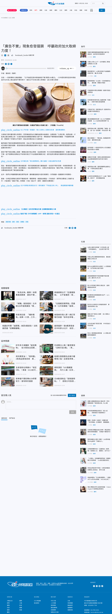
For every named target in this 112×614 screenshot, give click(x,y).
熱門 (36, 10)
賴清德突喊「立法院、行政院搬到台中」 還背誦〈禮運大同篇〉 (83, 83)
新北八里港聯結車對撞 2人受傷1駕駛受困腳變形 (83, 335)
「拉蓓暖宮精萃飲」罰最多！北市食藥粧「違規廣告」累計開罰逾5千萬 (46, 306)
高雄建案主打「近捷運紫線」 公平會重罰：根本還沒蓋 (46, 295)
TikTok (102, 586)
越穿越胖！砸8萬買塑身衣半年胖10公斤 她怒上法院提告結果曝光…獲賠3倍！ (46, 329)
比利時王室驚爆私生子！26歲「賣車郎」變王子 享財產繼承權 (83, 178)
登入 (102, 10)
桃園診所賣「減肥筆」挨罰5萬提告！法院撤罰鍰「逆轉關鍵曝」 (19, 327)
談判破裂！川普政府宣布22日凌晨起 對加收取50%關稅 (83, 150)
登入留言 (72, 395)
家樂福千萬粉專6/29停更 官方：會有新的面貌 (8, 381)
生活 (61, 10)
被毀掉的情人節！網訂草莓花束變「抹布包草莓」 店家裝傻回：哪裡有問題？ (46, 317)
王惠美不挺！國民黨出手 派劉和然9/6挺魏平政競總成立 (83, 112)
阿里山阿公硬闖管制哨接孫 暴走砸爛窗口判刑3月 (83, 259)
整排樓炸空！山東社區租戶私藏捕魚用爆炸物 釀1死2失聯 (83, 73)
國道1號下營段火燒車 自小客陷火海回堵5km (83, 316)
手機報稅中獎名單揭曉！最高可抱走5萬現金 (83, 93)
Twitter (91, 586)
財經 (86, 10)
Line (99, 586)
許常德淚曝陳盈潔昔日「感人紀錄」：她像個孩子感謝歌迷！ (83, 413)
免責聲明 (53, 610)
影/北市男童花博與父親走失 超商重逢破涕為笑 (83, 288)
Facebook (94, 586)
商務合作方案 (55, 612)
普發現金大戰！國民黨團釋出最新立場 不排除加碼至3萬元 (83, 169)
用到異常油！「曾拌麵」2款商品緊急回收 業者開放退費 (8, 359)
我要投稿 (70, 610)
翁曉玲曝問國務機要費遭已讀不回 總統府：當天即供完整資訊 (83, 54)
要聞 (41, 10)
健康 (81, 10)
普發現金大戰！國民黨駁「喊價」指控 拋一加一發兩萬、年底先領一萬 (83, 131)
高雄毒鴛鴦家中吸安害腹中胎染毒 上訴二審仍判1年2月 (83, 278)
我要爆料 (70, 607)
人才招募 (53, 603)
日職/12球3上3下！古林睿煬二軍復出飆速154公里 (83, 64)
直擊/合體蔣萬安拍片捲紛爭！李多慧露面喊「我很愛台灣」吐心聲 (83, 403)
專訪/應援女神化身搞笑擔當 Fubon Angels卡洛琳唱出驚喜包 (83, 489)
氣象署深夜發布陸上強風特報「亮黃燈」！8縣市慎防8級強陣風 (83, 102)
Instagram (97, 586)
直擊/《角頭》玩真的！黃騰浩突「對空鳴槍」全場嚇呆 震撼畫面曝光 (83, 422)
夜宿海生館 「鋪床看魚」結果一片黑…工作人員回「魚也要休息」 (8, 317)
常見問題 (70, 603)
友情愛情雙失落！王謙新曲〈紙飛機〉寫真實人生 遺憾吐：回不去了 (83, 451)
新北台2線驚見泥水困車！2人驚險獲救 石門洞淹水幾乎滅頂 (83, 269)
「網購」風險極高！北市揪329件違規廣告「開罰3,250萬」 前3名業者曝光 (8, 306)
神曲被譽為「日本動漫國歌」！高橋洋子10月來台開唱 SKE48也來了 (83, 480)
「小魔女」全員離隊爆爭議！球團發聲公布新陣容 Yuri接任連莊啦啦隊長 (83, 461)
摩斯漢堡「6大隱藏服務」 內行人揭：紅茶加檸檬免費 (46, 370)
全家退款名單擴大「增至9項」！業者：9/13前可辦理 (8, 370)
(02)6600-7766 (92, 605)
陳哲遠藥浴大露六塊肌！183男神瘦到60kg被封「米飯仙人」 (83, 441)
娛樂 (51, 10)
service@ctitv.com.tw (97, 612)
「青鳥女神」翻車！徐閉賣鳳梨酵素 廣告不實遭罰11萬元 (8, 295)
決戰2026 (24, 10)
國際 (66, 10)
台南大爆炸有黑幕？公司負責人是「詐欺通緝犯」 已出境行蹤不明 (83, 249)
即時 (31, 10)
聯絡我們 (70, 605)
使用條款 (53, 605)
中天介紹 (53, 600)
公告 (69, 600)
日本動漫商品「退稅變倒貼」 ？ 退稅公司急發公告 (46, 381)
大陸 (71, 10)
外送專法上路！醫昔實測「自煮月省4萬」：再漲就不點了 (46, 348)
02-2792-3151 (95, 610)
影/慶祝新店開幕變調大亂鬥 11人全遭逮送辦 (83, 297)
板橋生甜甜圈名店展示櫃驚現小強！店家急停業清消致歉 (46, 359)
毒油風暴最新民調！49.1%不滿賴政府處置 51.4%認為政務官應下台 (83, 121)
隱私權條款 (54, 607)
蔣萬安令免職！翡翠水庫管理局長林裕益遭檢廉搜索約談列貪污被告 (83, 159)
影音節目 (36, 603)
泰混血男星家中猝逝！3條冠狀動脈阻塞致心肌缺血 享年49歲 (83, 470)
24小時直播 (37, 600)
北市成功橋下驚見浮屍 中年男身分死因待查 (83, 326)
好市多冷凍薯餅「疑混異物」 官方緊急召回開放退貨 (8, 348)
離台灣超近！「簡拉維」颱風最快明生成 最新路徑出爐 (83, 140)
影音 (76, 10)
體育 (56, 10)
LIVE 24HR (12, 10)
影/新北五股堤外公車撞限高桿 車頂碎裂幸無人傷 (83, 307)
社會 (46, 10)
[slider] (26, 68)
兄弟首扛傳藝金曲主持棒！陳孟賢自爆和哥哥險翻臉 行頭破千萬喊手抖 (83, 432)
